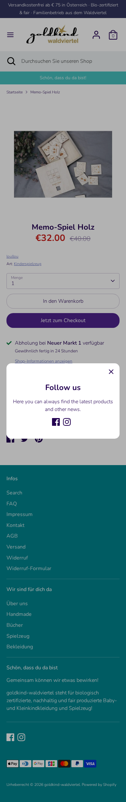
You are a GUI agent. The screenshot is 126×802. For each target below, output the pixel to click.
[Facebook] (56, 422)
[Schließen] (111, 372)
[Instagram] (67, 422)
